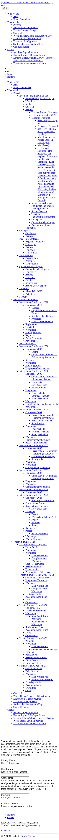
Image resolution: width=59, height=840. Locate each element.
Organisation (31, 258)
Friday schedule (39, 393)
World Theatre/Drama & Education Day (32, 696)
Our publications (21, 707)
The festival (31, 252)
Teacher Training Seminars (44, 112)
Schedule (29, 360)
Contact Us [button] (6, 830)
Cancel (10, 817)
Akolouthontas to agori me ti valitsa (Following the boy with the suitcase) (47, 188)
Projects (17, 93)
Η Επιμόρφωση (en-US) (43, 115)
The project (30, 244)
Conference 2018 (33, 305)
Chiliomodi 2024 (33, 608)
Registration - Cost (34, 627)
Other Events (31, 660)
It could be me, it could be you (33, 95)
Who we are (13, 82)
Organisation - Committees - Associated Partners (44, 378)
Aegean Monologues (41, 225)
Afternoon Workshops (42, 679)
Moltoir (22, 296)
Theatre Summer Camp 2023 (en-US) (37, 575)
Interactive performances (43, 203)
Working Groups (33, 332)
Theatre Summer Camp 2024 (33, 605)
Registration (31, 324)
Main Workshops (39, 555)
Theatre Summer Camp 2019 (33, 544)
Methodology (31, 263)
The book (30, 250)
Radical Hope (26, 255)
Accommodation (33, 566)
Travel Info (30, 687)
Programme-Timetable (36, 580)
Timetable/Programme (35, 610)
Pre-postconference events (37, 368)
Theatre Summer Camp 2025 (33, 638)
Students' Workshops (41, 117)
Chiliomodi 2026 (33, 668)
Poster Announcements (36, 442)
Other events (31, 602)
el (4, 5)
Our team (29, 106)
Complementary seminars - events (41, 404)
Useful (10, 709)
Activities (29, 294)
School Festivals (39, 211)
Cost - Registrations (34, 563)
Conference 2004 (33, 412)
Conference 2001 (33, 473)
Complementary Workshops (39, 559)
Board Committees (22, 87)
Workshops (30, 329)
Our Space (36, 219)
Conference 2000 (33, 492)
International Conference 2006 (33, 371)
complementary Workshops (44, 649)
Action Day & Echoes (36, 285)
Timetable (30, 327)
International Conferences (25, 299)
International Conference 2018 (33, 302)
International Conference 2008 (33, 346)
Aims (15, 84)
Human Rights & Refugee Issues (29, 715)
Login (10, 74)
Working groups (33, 365)
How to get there (39, 385)
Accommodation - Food (36, 630)
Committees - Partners (35, 503)
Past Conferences (27, 343)
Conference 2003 (33, 448)
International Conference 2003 (33, 445)
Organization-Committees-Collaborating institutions (44, 356)
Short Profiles (37, 423)
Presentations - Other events (38, 572)
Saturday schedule (40, 396)
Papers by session (39, 533)
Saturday (35, 522)
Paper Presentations (34, 338)
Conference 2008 (33, 349)
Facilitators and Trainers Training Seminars (42, 207)
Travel (28, 599)
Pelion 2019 (31, 547)
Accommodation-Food (36, 597)
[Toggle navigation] (51, 3)
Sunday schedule (39, 398)
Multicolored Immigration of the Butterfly (46, 198)
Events (34, 514)
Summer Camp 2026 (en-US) (33, 665)
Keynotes (29, 335)
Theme (34, 351)
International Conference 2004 (33, 409)
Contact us (30, 228)
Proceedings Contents (41, 420)
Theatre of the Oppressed (25, 701)
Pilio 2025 (30, 641)
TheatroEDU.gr (27, 836)
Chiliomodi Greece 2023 (37, 577)
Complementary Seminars (37, 440)
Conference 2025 (33, 497)
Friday (34, 519)
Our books (18, 693)
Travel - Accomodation (42, 321)
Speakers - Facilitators (41, 316)
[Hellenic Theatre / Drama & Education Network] (25, 2)
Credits (28, 280)
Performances (31, 340)
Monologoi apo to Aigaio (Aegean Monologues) (46, 140)
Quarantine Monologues (43, 222)
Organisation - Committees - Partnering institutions (44, 416)
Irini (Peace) (43, 145)
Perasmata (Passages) (48, 126)
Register (11, 76)
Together (35, 214)
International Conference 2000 (33, 489)
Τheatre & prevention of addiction (29, 723)
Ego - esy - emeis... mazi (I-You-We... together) (47, 131)
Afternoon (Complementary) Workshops (39, 622)
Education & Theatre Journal (27, 698)
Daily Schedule (32, 671)
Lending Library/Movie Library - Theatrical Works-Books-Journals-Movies (34, 719)
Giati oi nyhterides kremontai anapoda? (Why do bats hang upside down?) (47, 176)
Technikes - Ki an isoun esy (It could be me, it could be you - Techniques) (46, 165)
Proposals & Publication (42, 500)
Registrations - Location (36, 506)
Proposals (36, 318)
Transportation (32, 569)
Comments (36, 382)
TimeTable (30, 652)
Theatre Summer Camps (24, 541)
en (2, 5)
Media (28, 104)
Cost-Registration (33, 594)
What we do (13, 90)
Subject (35, 307)
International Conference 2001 (33, 470)
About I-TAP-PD (33, 291)
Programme (30, 390)
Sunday (35, 525)
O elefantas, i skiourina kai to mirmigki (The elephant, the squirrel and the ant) (47, 153)
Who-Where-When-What (43, 517)
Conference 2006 (33, 374)
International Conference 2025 (33, 495)
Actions (29, 109)
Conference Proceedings (43, 456)
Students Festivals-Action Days (28, 704)
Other (28, 690)
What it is (29, 101)
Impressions (31, 283)
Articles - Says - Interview (25, 712)
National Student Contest (43, 217)
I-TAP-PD (24, 288)
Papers (28, 530)
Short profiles (37, 459)
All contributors (38, 387)
